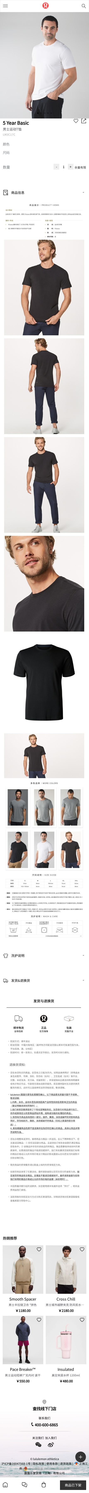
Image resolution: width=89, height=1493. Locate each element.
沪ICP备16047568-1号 (16, 1463)
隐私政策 (38, 1463)
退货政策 (66, 1463)
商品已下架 (73, 1484)
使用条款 (52, 1463)
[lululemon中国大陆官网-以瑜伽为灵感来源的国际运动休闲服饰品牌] (45, 6)
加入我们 (51, 1438)
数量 (6, 167)
